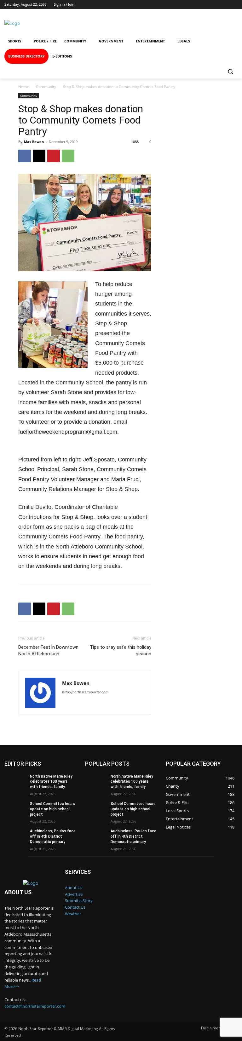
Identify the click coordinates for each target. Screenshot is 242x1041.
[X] (39, 156)
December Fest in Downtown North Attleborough (48, 650)
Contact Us (75, 907)
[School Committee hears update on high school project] (15, 808)
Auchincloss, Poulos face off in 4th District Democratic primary (53, 836)
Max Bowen (34, 141)
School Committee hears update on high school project (52, 809)
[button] (230, 71)
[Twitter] (205, 23)
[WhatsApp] (68, 156)
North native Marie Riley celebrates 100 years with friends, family (51, 781)
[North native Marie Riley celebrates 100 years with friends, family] (15, 781)
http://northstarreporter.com (85, 692)
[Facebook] (159, 23)
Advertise (74, 894)
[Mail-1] (228, 23)
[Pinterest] (53, 156)
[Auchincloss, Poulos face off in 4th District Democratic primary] (15, 836)
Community (46, 86)
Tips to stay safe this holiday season (120, 650)
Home (23, 86)
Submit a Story (79, 900)
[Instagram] (182, 23)
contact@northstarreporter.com (34, 1006)
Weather (73, 914)
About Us (73, 887)
